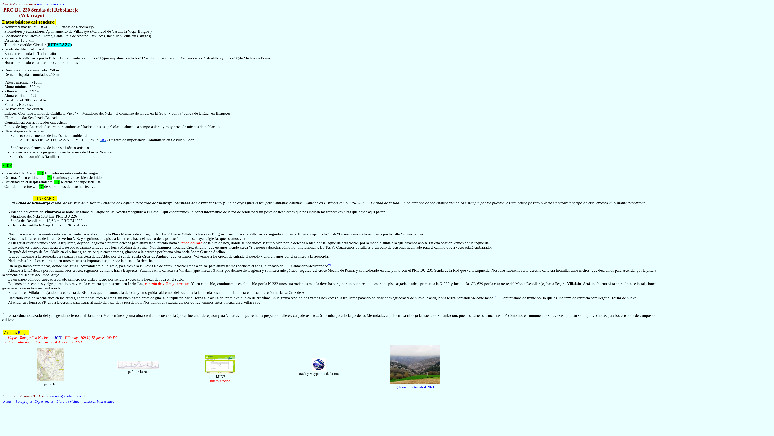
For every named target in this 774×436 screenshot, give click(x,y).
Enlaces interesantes (99, 401)
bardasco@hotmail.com (66, 396)
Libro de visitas (68, 401)
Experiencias (44, 401)
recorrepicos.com (50, 4)
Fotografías (24, 401)
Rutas (7, 401)
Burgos (23, 332)
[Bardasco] (319, 369)
